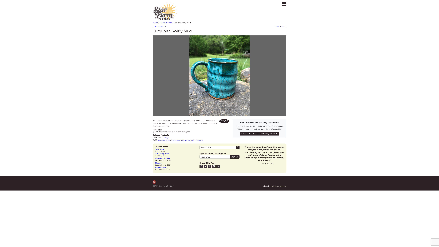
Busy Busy (159, 149)
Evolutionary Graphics (278, 186)
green (168, 140)
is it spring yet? (162, 154)
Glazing (158, 163)
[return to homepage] (165, 11)
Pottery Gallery (166, 23)
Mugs (166, 138)
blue (159, 140)
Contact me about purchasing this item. (259, 134)
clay (163, 140)
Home (155, 23)
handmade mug (178, 140)
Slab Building (160, 168)
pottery (188, 140)
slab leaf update (162, 158)
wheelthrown (197, 140)
